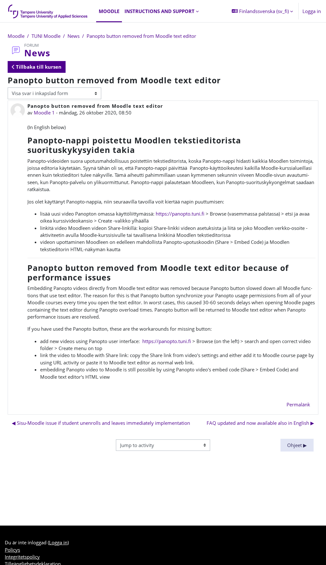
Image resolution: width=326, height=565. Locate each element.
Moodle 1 (44, 112)
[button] (262, 11)
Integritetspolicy (22, 557)
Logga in (311, 11)
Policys (12, 550)
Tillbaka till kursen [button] (38, 67)
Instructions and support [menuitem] (159, 11)
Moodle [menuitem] (109, 11)
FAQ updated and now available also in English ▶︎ (260, 423)
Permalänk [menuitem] (298, 404)
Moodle (16, 36)
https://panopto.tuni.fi (180, 213)
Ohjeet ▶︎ (297, 445)
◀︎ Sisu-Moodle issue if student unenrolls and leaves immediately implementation (101, 423)
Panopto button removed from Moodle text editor (141, 36)
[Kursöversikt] (48, 11)
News (73, 36)
